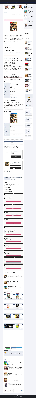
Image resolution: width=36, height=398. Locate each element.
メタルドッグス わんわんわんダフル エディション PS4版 (16, 151)
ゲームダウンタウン (18, 395)
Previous (4, 7)
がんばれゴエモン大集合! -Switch (17, 308)
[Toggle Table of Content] (22, 43)
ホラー (28, 126)
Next (22, 7)
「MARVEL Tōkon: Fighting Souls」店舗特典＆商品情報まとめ (30, 49)
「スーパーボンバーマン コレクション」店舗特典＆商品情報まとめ (30, 44)
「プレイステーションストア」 (10, 171)
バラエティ (30, 124)
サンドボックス (26, 118)
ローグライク (26, 132)
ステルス (29, 56)
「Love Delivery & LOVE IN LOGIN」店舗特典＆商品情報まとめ (15, 367)
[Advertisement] (13, 339)
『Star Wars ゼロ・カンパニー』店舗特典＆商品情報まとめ (30, 81)
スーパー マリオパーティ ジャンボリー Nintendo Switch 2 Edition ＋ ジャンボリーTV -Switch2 (17, 299)
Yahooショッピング (16, 157)
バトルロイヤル (26, 124)
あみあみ (13, 222)
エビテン (13, 234)
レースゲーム (29, 131)
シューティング (26, 120)
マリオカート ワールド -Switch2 (8, 298)
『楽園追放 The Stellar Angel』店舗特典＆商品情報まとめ (30, 26)
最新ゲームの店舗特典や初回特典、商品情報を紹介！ (18, 396)
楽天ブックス (13, 208)
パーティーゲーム (28, 125)
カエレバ (13, 152)
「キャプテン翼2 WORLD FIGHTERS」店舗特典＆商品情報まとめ (30, 60)
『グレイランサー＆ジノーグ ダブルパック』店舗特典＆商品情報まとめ (30, 7)
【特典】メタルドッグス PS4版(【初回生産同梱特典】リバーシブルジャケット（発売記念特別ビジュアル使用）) (15, 162)
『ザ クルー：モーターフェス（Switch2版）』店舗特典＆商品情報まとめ (30, 12)
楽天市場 (16, 156)
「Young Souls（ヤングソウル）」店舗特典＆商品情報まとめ (14, 384)
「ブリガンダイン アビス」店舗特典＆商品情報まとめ (30, 91)
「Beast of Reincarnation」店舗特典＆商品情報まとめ (30, 76)
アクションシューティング (27, 112)
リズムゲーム (26, 131)
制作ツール (29, 132)
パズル (25, 125)
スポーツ (29, 61)
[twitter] (26, 105)
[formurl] (29, 105)
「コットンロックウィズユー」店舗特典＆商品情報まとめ (30, 86)
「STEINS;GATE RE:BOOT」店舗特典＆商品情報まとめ (30, 71)
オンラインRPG (30, 113)
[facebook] (28, 105)
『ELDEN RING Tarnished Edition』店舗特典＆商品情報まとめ (30, 65)
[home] (30, 105)
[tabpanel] (7, 7)
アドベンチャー (26, 113)
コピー (9, 187)
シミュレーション (30, 118)
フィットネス (26, 126)
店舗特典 (5, 46)
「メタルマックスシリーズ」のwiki (13, 97)
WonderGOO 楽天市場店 (13, 215)
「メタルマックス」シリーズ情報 (8, 47)
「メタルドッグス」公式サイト (13, 179)
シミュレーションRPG (27, 119)
